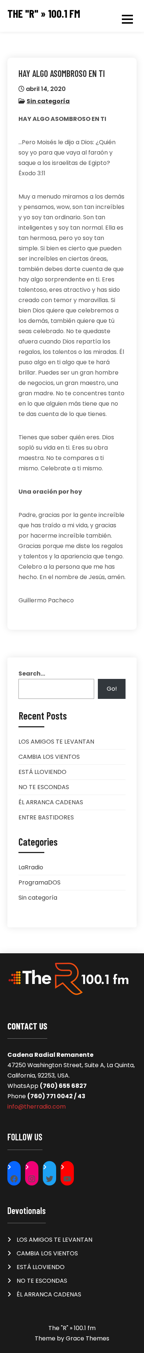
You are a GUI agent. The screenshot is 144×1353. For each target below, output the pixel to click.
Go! (112, 688)
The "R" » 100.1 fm (43, 13)
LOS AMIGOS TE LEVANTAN (56, 741)
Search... (31, 673)
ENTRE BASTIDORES (46, 817)
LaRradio (30, 867)
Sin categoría (48, 101)
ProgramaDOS (39, 882)
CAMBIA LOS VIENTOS (49, 756)
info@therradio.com (36, 1106)
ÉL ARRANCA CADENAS (50, 802)
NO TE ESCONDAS (43, 787)
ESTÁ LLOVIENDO (42, 772)
